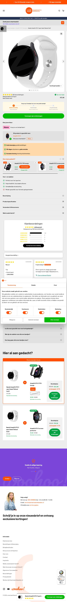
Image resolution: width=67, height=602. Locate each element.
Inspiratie (6, 560)
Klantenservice (7, 541)
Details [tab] (33, 285)
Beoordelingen (7, 573)
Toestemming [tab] (12, 285)
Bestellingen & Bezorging (10, 544)
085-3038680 (32, 500)
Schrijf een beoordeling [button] (33, 245)
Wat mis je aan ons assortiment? (12, 567)
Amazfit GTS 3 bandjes (21, 28)
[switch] (25, 312)
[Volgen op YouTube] (8, 589)
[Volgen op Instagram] (4, 589)
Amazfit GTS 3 (17, 136)
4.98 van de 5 (38, 227)
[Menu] (64, 570)
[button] (7, 95)
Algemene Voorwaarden (10, 570)
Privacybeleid (7, 577)
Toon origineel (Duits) (44, 275)
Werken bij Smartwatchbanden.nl (13, 580)
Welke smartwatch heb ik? (12, 24)
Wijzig (29, 138)
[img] (10, 262)
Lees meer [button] (10, 274)
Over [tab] (55, 285)
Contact (7, 478)
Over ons (16, 478)
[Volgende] (63, 159)
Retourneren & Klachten (10, 550)
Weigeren (12, 320)
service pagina (33, 505)
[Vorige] (60, 159)
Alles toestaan (54, 320)
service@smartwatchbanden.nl (34, 502)
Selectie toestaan (33, 320)
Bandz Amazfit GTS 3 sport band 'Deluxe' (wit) (39, 28)
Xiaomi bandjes (10, 28)
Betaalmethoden (8, 547)
